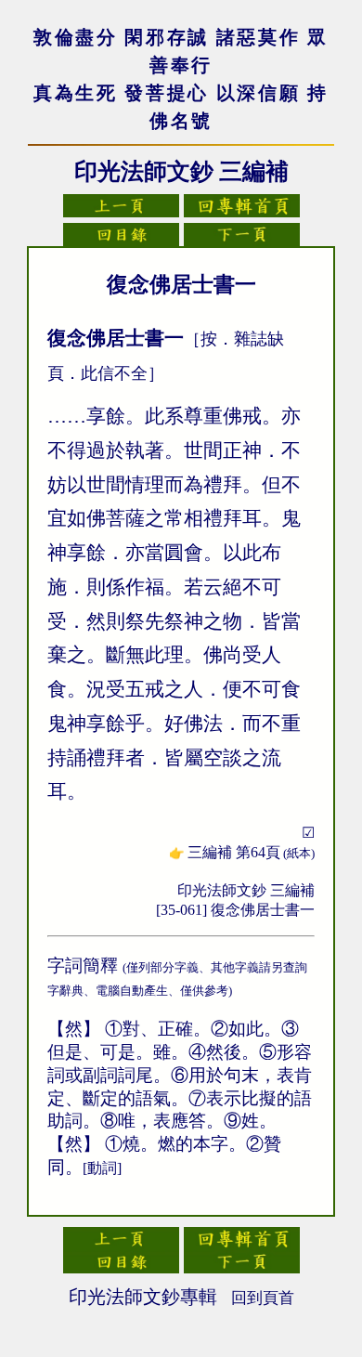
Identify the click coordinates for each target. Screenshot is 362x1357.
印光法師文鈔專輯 (143, 1296)
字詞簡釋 (82, 965)
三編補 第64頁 (251, 852)
